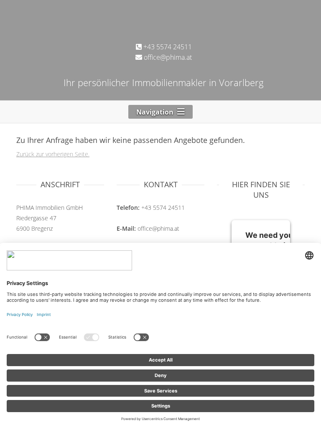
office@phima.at (167, 57)
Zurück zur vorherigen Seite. (52, 154)
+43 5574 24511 (167, 46)
